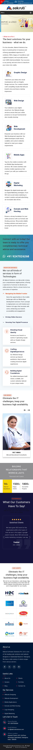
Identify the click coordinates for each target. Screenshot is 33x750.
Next (29, 537)
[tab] (16, 293)
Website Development (11, 698)
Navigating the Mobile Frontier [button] (16, 293)
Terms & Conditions (21, 747)
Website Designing (10, 694)
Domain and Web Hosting (12, 706)
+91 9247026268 (17, 256)
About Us (7, 678)
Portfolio (21, 682)
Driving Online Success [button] (14, 317)
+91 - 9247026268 (8, 3)
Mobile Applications (11, 702)
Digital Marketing (10, 713)
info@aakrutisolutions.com (25, 3)
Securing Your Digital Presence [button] (17, 322)
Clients (20, 678)
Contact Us (21, 686)
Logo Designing (9, 709)
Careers (7, 682)
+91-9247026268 (13, 723)
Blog (6, 686)
